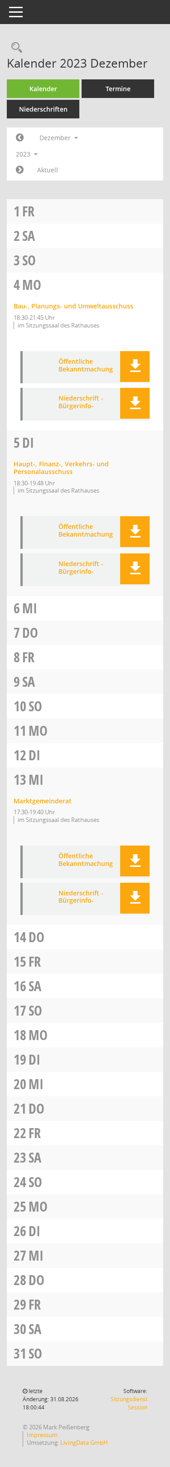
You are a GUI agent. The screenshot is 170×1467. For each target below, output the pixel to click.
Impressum (42, 1435)
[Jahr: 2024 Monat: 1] (19, 170)
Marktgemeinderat (43, 801)
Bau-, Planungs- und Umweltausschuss (73, 306)
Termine (118, 88)
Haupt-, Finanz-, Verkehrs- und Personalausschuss (61, 468)
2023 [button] (24, 154)
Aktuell (47, 170)
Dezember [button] (56, 137)
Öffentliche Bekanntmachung (85, 365)
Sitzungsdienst (129, 1403)
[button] (135, 366)
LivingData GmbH (84, 1442)
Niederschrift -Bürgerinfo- (80, 402)
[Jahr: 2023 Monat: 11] (19, 138)
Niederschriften (43, 109)
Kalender (43, 88)
